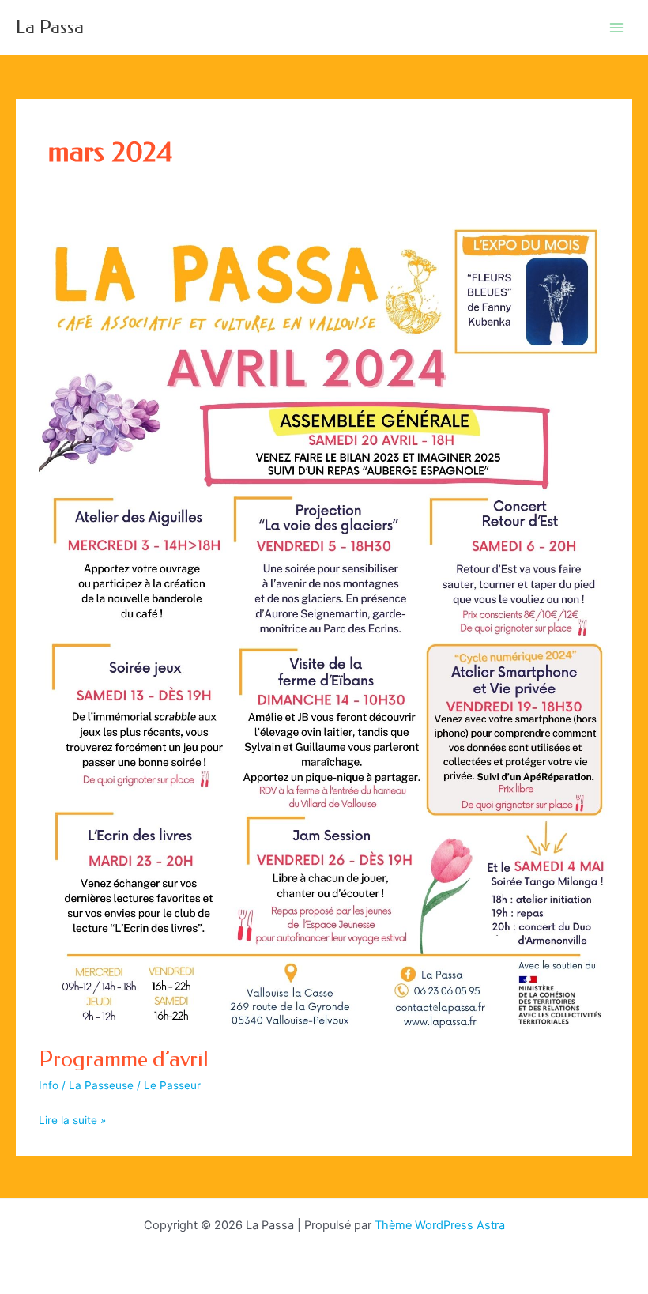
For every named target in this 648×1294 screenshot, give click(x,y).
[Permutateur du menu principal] (617, 27)
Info (48, 1085)
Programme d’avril (124, 1059)
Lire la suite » (72, 1121)
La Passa (50, 27)
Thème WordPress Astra (440, 1225)
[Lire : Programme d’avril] (323, 625)
